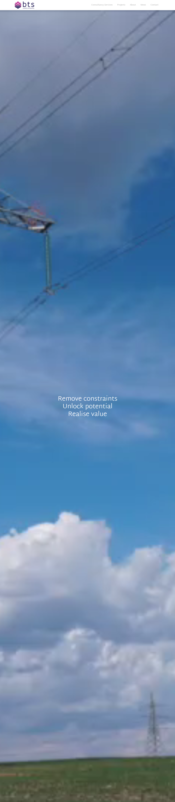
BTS (32, 5)
